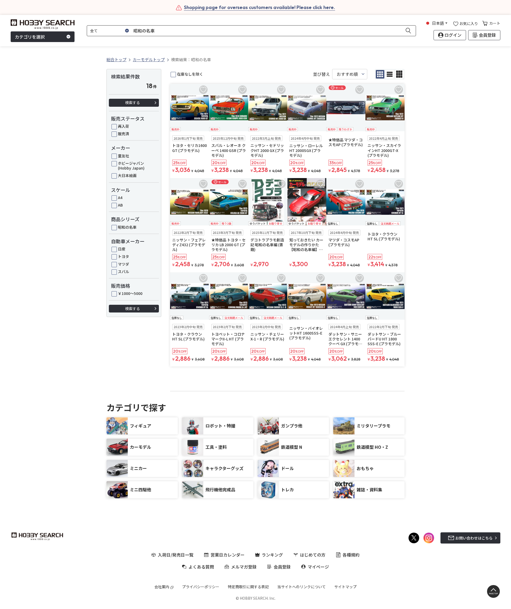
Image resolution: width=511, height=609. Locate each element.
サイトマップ (345, 586)
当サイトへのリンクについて (301, 586)
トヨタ (123, 256)
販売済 (123, 133)
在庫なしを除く (190, 74)
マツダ (123, 264)
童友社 (123, 155)
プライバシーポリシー (200, 586)
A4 (120, 197)
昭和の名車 (127, 227)
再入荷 (123, 126)
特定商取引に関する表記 (248, 586)
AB (120, 205)
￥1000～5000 (130, 293)
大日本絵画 (127, 175)
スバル (123, 271)
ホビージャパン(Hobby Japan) (131, 165)
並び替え (321, 74)
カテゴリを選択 (30, 37)
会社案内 (161, 586)
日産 (121, 248)
